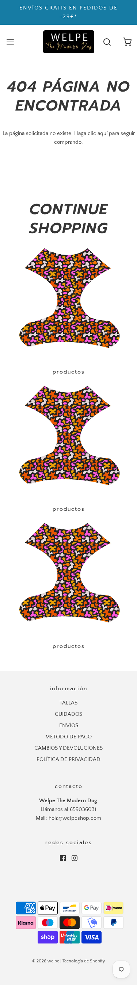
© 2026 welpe (45, 961)
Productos (69, 372)
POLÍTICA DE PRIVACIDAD (68, 759)
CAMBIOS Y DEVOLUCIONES (68, 748)
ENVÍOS (68, 725)
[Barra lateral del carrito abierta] (127, 42)
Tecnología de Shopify (83, 961)
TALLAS (68, 703)
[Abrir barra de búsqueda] (107, 42)
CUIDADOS (68, 714)
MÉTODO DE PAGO (68, 737)
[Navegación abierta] (10, 42)
